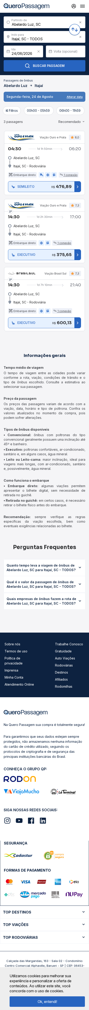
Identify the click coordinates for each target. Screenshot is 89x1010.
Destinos (61, 672)
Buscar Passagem (49, 66)
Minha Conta (14, 677)
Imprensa (11, 670)
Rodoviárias (64, 665)
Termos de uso (16, 651)
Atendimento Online (19, 684)
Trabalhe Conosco (69, 644)
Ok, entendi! (47, 1001)
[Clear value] (38, 51)
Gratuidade (63, 651)
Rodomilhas (63, 686)
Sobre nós (12, 644)
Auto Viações (65, 658)
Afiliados (61, 679)
